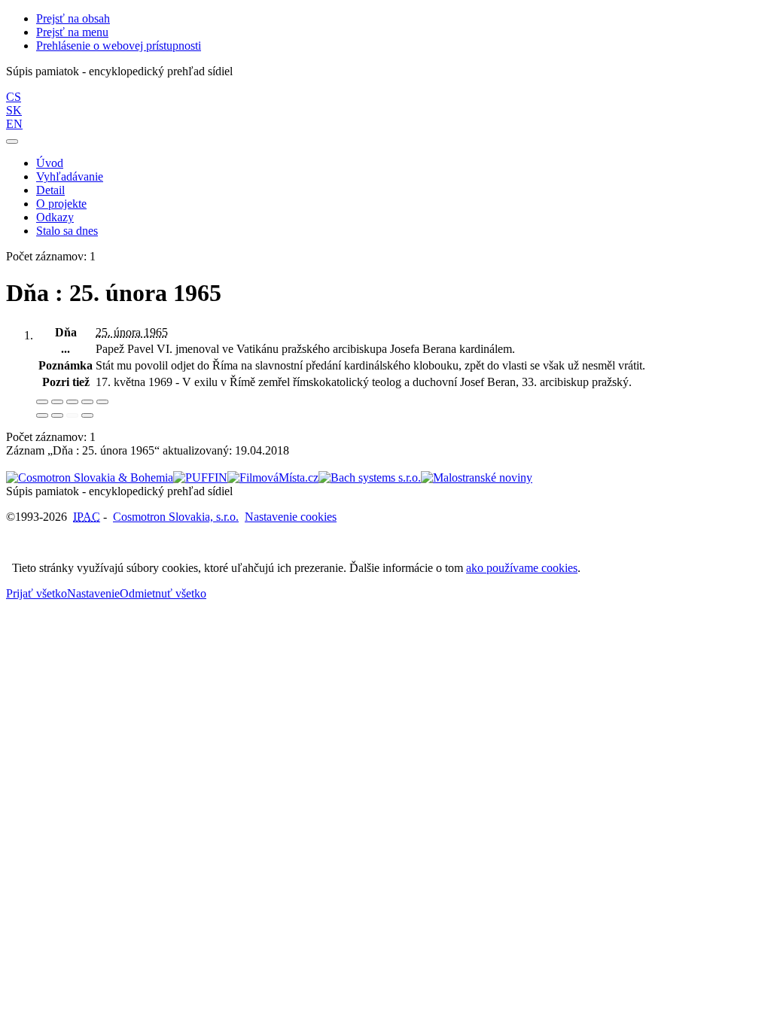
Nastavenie (93, 593)
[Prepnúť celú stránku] (87, 402)
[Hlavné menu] (12, 141)
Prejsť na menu (72, 32)
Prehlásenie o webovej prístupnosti (118, 45)
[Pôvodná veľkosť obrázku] (72, 402)
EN (14, 123)
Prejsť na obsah (73, 18)
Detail (50, 190)
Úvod (49, 163)
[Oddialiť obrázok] (57, 402)
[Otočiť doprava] (57, 415)
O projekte (61, 203)
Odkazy (55, 217)
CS (13, 96)
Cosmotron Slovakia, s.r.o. (176, 516)
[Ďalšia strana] (87, 415)
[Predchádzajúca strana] (72, 415)
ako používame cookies (521, 567)
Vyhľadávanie (69, 176)
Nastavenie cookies (291, 516)
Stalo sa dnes (67, 230)
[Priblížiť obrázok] (42, 402)
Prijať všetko (36, 593)
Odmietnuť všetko (163, 593)
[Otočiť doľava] (42, 415)
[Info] (102, 402)
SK (14, 110)
